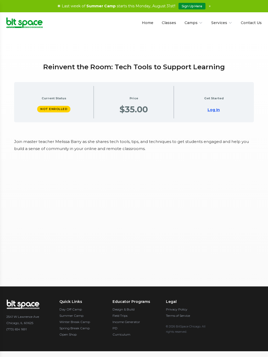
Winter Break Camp (74, 322)
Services (219, 22)
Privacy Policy (176, 309)
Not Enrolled (53, 109)
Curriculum (121, 334)
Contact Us (251, 22)
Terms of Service (178, 316)
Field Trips (120, 316)
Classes (169, 22)
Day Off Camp (70, 309)
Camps (191, 22)
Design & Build (124, 309)
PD (115, 328)
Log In (214, 109)
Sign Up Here (192, 6)
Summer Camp (71, 316)
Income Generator (126, 322)
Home (147, 22)
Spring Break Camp (74, 328)
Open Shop (68, 334)
